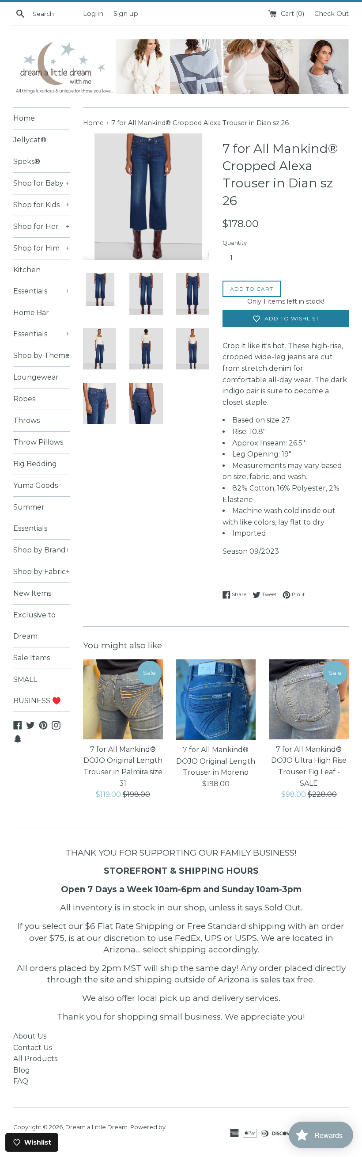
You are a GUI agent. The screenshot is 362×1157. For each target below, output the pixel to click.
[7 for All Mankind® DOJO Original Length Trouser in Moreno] (216, 699)
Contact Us (32, 1047)
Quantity (234, 243)
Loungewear (36, 377)
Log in (93, 14)
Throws (26, 420)
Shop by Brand (41, 550)
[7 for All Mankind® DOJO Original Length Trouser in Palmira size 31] (123, 699)
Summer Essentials (30, 518)
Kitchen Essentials (41, 280)
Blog (21, 1070)
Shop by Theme (41, 355)
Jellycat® (29, 140)
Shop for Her (41, 226)
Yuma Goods (35, 485)
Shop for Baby (41, 183)
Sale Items (31, 658)
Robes (24, 399)
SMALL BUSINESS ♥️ (37, 690)
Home (24, 118)
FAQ (20, 1081)
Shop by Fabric (41, 571)
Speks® (26, 161)
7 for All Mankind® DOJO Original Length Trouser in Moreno (215, 761)
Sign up (125, 14)
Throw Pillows (38, 442)
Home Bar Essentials (41, 323)
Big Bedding (35, 464)
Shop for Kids (41, 205)
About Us (29, 1036)
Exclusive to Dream (34, 625)
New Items (32, 593)
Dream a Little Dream (96, 1127)
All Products (35, 1058)
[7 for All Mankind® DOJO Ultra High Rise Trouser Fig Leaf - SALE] (309, 699)
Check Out (331, 14)
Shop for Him (41, 248)
